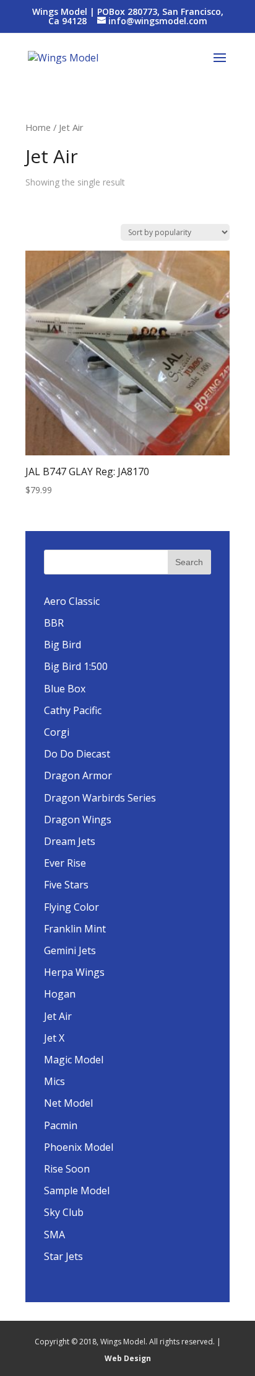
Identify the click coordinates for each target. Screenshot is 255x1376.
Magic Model (73, 1059)
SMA (54, 1234)
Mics (54, 1081)
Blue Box (64, 688)
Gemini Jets (70, 950)
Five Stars (66, 884)
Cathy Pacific (73, 710)
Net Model (68, 1103)
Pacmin (60, 1125)
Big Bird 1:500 (76, 666)
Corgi (56, 732)
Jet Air (58, 1016)
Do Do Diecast (77, 754)
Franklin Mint (75, 929)
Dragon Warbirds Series (100, 798)
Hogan (60, 994)
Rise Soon (67, 1169)
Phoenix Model (78, 1147)
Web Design (128, 1358)
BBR (54, 623)
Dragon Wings (77, 819)
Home (38, 127)
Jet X (54, 1038)
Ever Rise (65, 863)
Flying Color (71, 907)
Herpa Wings (74, 972)
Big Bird (62, 644)
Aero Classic (72, 601)
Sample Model (77, 1190)
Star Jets (63, 1256)
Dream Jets (69, 841)
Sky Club (64, 1212)
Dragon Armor (78, 775)
